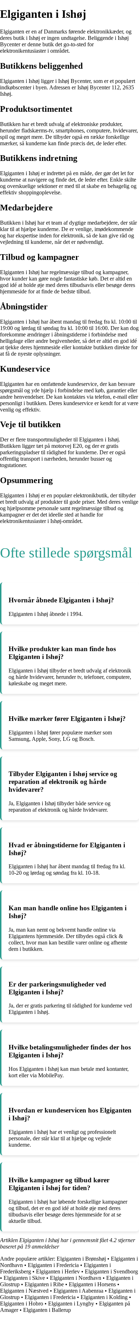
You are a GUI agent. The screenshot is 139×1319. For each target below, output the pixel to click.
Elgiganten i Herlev (58, 1271)
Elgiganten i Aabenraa (78, 1291)
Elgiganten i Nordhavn (75, 1278)
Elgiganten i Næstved (24, 1291)
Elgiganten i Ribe (44, 1284)
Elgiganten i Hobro (21, 1303)
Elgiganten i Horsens (92, 1284)
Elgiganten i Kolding (104, 1297)
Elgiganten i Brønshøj (81, 1259)
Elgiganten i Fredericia (53, 1265)
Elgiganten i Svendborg (111, 1271)
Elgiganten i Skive (24, 1278)
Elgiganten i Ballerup (47, 1310)
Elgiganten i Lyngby (71, 1303)
